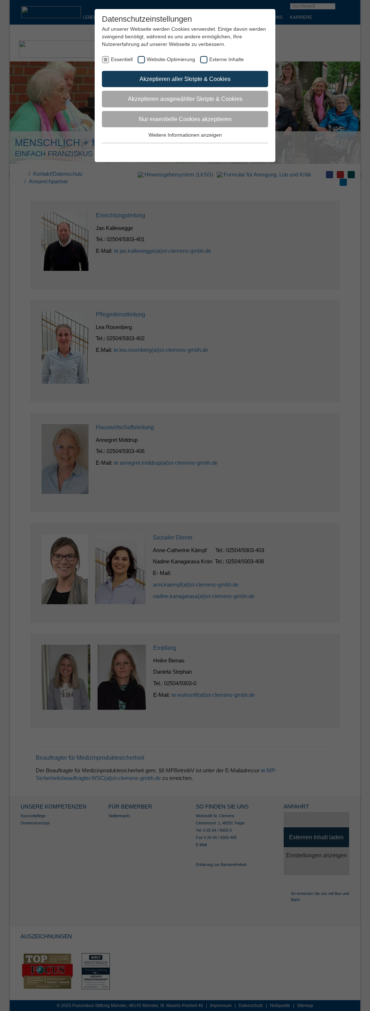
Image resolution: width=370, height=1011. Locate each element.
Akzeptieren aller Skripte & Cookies (185, 79)
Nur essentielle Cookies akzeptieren (185, 119)
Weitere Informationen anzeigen (185, 135)
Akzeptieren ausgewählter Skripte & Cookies (185, 99)
